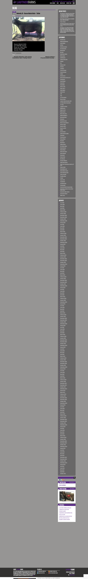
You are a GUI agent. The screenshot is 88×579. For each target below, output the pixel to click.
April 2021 (62, 311)
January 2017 (63, 395)
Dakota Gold (62, 64)
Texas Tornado (63, 174)
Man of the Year (63, 113)
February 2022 (63, 298)
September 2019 (63, 345)
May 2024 (62, 249)
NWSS (61, 129)
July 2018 (62, 370)
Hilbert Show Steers (64, 519)
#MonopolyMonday (64, 41)
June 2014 (62, 451)
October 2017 (63, 386)
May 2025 (62, 227)
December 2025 (63, 215)
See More (72, 488)
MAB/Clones (62, 108)
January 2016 (63, 417)
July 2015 (62, 428)
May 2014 (62, 453)
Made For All (62, 110)
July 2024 (62, 246)
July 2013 (62, 466)
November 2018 (63, 363)
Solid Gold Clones (64, 162)
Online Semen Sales (64, 133)
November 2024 (63, 238)
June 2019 (62, 350)
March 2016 (62, 413)
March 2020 (62, 334)
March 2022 (62, 296)
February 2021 (63, 314)
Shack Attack (62, 149)
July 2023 (62, 267)
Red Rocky (62, 142)
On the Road (62, 131)
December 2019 (63, 339)
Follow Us (71, 482)
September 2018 (63, 366)
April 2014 (62, 455)
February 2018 (63, 379)
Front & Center (63, 70)
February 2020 (63, 336)
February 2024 (63, 255)
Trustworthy (62, 181)
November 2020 (63, 320)
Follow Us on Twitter (42, 573)
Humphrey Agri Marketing (65, 512)
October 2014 (63, 444)
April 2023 (62, 273)
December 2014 (63, 441)
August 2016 (62, 404)
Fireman (62, 66)
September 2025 (63, 220)
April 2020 (62, 332)
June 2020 (62, 329)
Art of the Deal (63, 48)
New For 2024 (63, 128)
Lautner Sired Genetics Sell (65, 100)
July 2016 (62, 406)
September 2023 (63, 264)
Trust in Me (62, 179)
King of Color (63, 99)
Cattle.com (62, 514)
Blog (74, 3)
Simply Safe (62, 156)
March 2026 (62, 209)
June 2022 (62, 291)
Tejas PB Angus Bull (64, 172)
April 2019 (62, 354)
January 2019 (63, 359)
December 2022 (63, 280)
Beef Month (62, 50)
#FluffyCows (62, 39)
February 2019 (63, 357)
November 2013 (63, 459)
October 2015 (63, 422)
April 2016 (62, 412)
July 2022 (62, 289)
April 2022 (62, 294)
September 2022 (63, 285)
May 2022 (62, 292)
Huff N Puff (62, 91)
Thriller (61, 177)
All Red (61, 45)
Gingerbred (62, 79)
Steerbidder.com (63, 168)
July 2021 (62, 305)
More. (34, 575)
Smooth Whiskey (63, 160)
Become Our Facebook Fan (42, 571)
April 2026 (62, 208)
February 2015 (63, 437)
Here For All (62, 86)
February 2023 (63, 276)
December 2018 (63, 361)
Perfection (62, 135)
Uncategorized (63, 183)
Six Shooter (62, 158)
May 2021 (62, 309)
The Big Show (63, 176)
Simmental (62, 155)
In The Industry (63, 97)
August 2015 (62, 426)
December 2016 (63, 397)
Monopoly (62, 119)
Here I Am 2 (62, 88)
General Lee (62, 75)
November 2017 (63, 385)
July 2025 (62, 224)
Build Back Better (63, 54)
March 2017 (62, 392)
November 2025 (63, 217)
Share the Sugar (63, 151)
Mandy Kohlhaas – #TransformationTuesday (48, 57)
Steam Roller (63, 167)
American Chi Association (65, 516)
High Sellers (62, 3)
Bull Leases (62, 55)
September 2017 (63, 388)
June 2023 (62, 269)
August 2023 (62, 265)
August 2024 (62, 244)
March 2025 (62, 231)
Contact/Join (68, 3)
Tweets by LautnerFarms (62, 485)
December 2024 (63, 236)
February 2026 (63, 211)
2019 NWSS (62, 43)
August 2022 (62, 287)
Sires (58, 3)
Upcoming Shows (63, 193)
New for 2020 (63, 124)
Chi (61, 63)
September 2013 (63, 462)
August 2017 (62, 390)
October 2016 (63, 401)
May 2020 (62, 330)
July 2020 (62, 327)
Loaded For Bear (63, 106)
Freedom (62, 68)
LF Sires (62, 104)
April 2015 (62, 433)
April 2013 (62, 471)
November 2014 (63, 442)
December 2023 (63, 258)
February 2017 (63, 394)
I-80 (61, 93)
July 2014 (62, 450)
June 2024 (62, 247)
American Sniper (63, 46)
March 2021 (62, 312)
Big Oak (61, 52)
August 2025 (62, 222)
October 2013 (63, 460)
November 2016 (63, 399)
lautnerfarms (18, 15)
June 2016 (62, 408)
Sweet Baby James (64, 170)
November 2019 (63, 341)
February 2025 (63, 233)
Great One (62, 82)
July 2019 (62, 348)
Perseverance (63, 137)
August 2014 (62, 448)
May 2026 (62, 206)
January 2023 (63, 278)
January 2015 (63, 439)
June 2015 (62, 430)
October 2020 (63, 321)
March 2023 (62, 274)
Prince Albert (62, 138)
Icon (61, 95)
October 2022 (63, 283)
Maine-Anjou (62, 111)
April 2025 (62, 229)
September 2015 (63, 424)
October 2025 (63, 218)
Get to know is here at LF (65, 77)
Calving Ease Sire (63, 59)
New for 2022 (63, 126)
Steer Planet (62, 511)
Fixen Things (63, 21)
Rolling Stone (63, 144)
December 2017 (63, 383)
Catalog (61, 61)
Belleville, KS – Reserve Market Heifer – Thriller (28, 13)
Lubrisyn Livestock (64, 509)
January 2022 (63, 300)
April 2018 (62, 376)
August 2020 (62, 325)
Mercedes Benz (63, 117)
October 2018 (63, 365)
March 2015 (62, 435)
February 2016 (63, 415)
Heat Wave (62, 84)
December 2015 (63, 419)
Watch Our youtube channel (54, 573)
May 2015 (62, 431)
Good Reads (62, 81)
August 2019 (62, 347)
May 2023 (62, 271)
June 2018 (62, 372)
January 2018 (63, 381)
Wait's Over (62, 195)
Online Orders (52, 3)
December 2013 (63, 457)
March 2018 (62, 377)
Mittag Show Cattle (64, 517)
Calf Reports (62, 57)
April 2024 (62, 251)
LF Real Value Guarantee (65, 102)
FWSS (61, 73)
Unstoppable (62, 185)
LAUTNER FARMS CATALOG (65, 507)
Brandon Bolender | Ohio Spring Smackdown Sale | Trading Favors (22, 57)
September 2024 (63, 242)
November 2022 (63, 282)
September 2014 (63, 446)
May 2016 (62, 410)
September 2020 (63, 323)
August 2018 (62, 368)
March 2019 (62, 356)
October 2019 (63, 343)
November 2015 (63, 421)
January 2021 (63, 316)
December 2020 (63, 318)
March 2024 (62, 253)
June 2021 (62, 307)
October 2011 (63, 473)
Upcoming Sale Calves (64, 191)
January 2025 (63, 235)
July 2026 (62, 202)
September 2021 (63, 301)
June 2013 (62, 468)
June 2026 (62, 204)
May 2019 (62, 352)
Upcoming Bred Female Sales (66, 187)
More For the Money (64, 122)
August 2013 (62, 464)
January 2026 (63, 213)
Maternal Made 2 (63, 115)
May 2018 (62, 374)
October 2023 (63, 262)
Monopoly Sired (63, 120)
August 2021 (62, 303)
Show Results (63, 153)
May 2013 (62, 469)
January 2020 (63, 338)
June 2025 (62, 226)
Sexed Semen (63, 147)
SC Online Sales (63, 146)
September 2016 (63, 403)
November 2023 (63, 260)
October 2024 (63, 240)
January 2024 (63, 256)
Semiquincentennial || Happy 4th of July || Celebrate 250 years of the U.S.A (67, 24)
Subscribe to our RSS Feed (53, 571)
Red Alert (62, 140)
